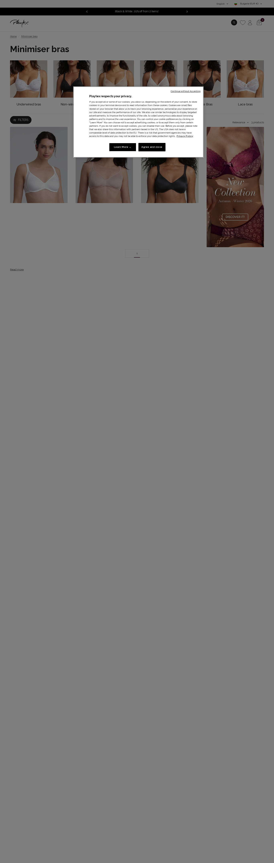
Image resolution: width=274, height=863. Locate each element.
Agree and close (151, 147)
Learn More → (122, 147)
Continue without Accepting (186, 91)
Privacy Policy (185, 136)
